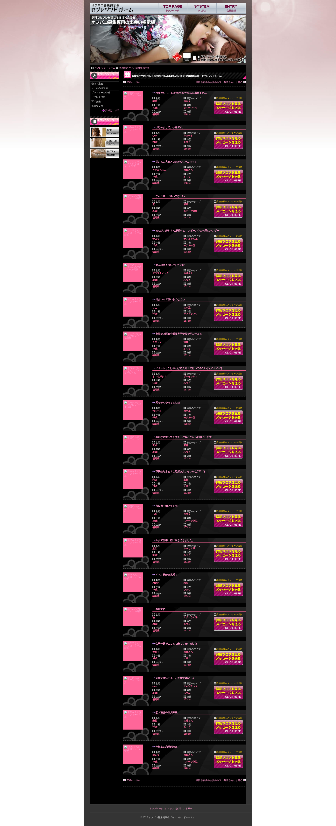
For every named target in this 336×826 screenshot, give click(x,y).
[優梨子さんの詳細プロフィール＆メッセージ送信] (134, 651)
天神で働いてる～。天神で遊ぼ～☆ (175, 677)
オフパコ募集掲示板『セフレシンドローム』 (172, 817)
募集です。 (162, 609)
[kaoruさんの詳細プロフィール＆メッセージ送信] (134, 754)
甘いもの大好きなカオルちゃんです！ (176, 161)
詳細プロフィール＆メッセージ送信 (228, 107)
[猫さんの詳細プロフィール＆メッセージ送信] (134, 616)
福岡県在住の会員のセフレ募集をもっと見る (219, 82)
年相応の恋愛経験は (167, 746)
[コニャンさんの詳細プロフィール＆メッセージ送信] (134, 341)
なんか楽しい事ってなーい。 (171, 196)
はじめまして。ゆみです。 (170, 127)
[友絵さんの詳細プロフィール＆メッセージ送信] (134, 444)
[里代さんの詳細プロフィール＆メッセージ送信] (134, 547)
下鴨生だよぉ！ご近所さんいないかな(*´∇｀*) (180, 471)
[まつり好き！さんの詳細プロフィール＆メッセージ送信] (134, 375)
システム (169, 808)
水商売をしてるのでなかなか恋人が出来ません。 (182, 92)
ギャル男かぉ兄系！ (167, 574)
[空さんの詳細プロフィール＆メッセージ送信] (134, 203)
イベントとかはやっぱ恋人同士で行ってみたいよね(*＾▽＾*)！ (190, 368)
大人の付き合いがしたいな (170, 264)
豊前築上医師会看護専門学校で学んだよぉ (179, 333)
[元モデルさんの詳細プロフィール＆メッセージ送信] (134, 410)
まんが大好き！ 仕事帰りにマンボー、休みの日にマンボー (188, 230)
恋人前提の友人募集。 (168, 712)
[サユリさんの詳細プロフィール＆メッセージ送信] (134, 238)
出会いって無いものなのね (170, 299)
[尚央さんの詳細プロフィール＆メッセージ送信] (134, 479)
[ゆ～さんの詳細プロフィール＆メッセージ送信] (134, 685)
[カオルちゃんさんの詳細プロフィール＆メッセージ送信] (134, 169)
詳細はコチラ (112, 110)
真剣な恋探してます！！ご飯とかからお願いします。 (185, 437)
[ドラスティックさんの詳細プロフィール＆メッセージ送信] (134, 272)
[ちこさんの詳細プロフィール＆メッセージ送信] (134, 307)
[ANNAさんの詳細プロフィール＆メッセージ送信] (134, 582)
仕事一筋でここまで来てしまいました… (177, 643)
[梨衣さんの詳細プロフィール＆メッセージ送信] (134, 100)
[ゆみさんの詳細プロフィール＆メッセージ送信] (134, 134)
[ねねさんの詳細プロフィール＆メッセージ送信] (134, 513)
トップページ (156, 808)
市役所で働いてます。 (168, 505)
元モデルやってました (168, 402)
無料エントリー (184, 808)
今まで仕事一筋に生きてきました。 (175, 540)
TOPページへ (134, 82)
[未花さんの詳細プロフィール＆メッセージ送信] (134, 720)
